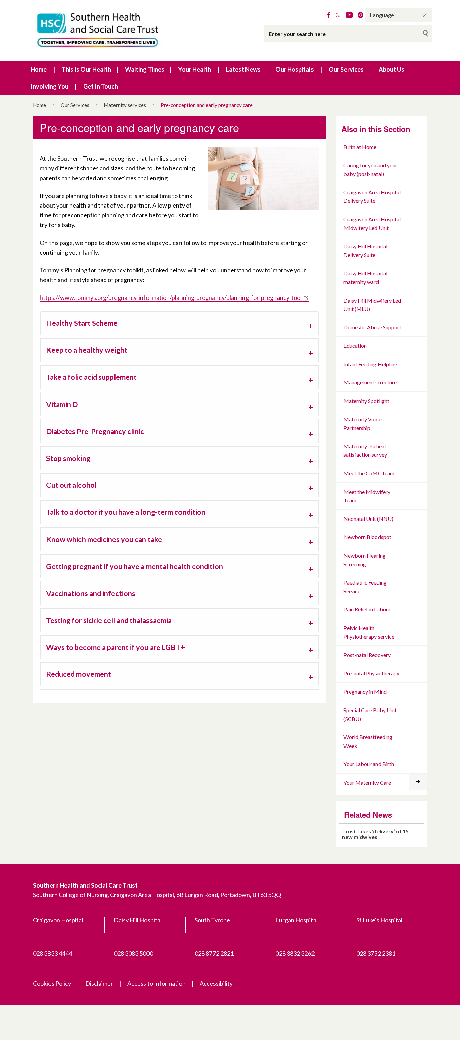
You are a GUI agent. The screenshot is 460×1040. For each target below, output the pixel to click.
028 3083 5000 (133, 953)
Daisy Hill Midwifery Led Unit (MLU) (372, 304)
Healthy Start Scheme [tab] (82, 323)
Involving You (49, 86)
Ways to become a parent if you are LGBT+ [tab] (115, 647)
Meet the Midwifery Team (366, 496)
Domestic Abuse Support (372, 327)
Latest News (243, 69)
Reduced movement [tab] (78, 674)
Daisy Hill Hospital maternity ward (365, 277)
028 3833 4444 (52, 953)
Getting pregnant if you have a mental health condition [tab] (134, 566)
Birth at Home (359, 147)
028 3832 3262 (295, 953)
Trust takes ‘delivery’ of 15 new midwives (375, 834)
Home (39, 69)
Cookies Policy (52, 983)
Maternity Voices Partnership (363, 423)
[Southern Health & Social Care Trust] (112, 30)
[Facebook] (328, 15)
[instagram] (360, 15)
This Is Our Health (86, 69)
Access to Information (156, 983)
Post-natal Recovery (367, 655)
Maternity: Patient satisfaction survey (365, 450)
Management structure (370, 382)
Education (355, 345)
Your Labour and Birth (368, 764)
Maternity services (125, 105)
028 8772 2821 (214, 953)
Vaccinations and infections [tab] (90, 593)
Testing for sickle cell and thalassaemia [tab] (109, 620)
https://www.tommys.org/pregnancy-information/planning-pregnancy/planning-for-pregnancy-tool (171, 297)
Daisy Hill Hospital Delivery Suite (365, 250)
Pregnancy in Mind (365, 691)
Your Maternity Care (367, 782)
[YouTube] (349, 15)
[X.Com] (338, 15)
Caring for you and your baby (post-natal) (370, 169)
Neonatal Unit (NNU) (368, 518)
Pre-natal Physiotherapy (371, 673)
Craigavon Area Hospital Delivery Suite (372, 196)
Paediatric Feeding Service (365, 586)
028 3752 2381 (375, 953)
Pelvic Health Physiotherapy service (368, 632)
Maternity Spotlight (366, 401)
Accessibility (216, 983)
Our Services (346, 69)
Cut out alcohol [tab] (71, 485)
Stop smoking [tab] (68, 458)
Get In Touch (100, 86)
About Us (391, 69)
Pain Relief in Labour (367, 609)
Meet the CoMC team (368, 473)
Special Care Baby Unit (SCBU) (370, 714)
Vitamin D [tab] (62, 404)
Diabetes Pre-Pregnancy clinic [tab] (95, 431)
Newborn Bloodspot (367, 537)
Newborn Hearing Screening (364, 559)
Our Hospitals (294, 69)
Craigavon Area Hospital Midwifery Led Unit (372, 223)
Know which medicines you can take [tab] (104, 539)
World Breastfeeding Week (367, 741)
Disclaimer (99, 983)
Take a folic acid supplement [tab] (91, 377)
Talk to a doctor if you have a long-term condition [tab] (125, 512)
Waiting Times (144, 69)
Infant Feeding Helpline (370, 364)
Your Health (194, 69)
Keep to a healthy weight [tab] (86, 350)
